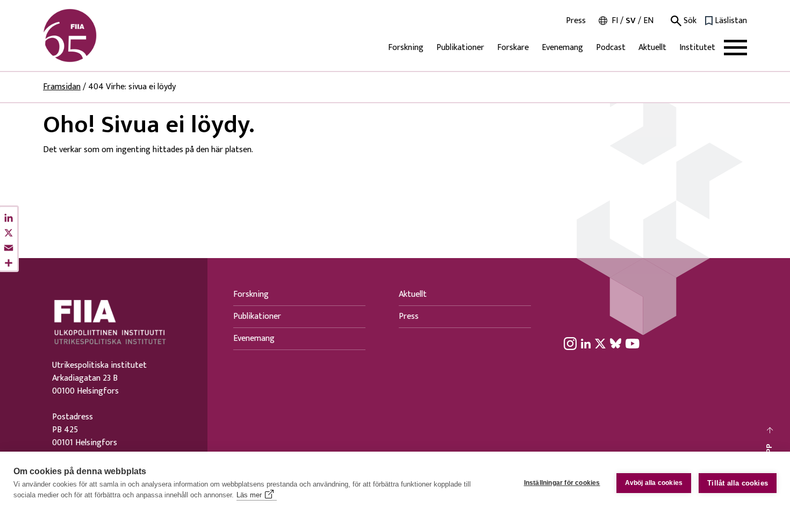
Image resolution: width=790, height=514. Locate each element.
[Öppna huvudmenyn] (735, 47)
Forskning (405, 47)
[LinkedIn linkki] (586, 343)
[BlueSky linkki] (615, 343)
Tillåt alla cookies (737, 483)
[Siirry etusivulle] (94, 35)
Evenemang (562, 47)
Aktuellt (652, 47)
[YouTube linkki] (633, 343)
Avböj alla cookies (654, 483)
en (648, 20)
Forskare (513, 47)
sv (631, 20)
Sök (688, 21)
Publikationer (460, 47)
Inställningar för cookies (562, 483)
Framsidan (62, 87)
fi (615, 20)
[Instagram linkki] (570, 343)
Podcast (611, 47)
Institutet (697, 47)
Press (576, 21)
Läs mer (249, 495)
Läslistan (731, 21)
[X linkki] (600, 343)
